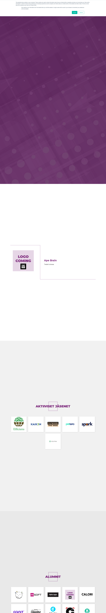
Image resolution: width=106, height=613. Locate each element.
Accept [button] (74, 12)
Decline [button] (81, 12)
